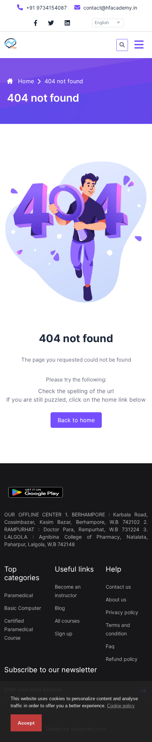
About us (116, 599)
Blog (60, 608)
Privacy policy (122, 612)
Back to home (76, 420)
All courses (67, 621)
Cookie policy (121, 705)
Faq (110, 646)
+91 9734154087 (46, 8)
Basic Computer (22, 608)
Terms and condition (118, 629)
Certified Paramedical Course (18, 629)
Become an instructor (68, 591)
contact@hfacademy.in (109, 8)
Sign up (63, 633)
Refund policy (122, 659)
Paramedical (18, 595)
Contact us (118, 587)
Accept (26, 723)
